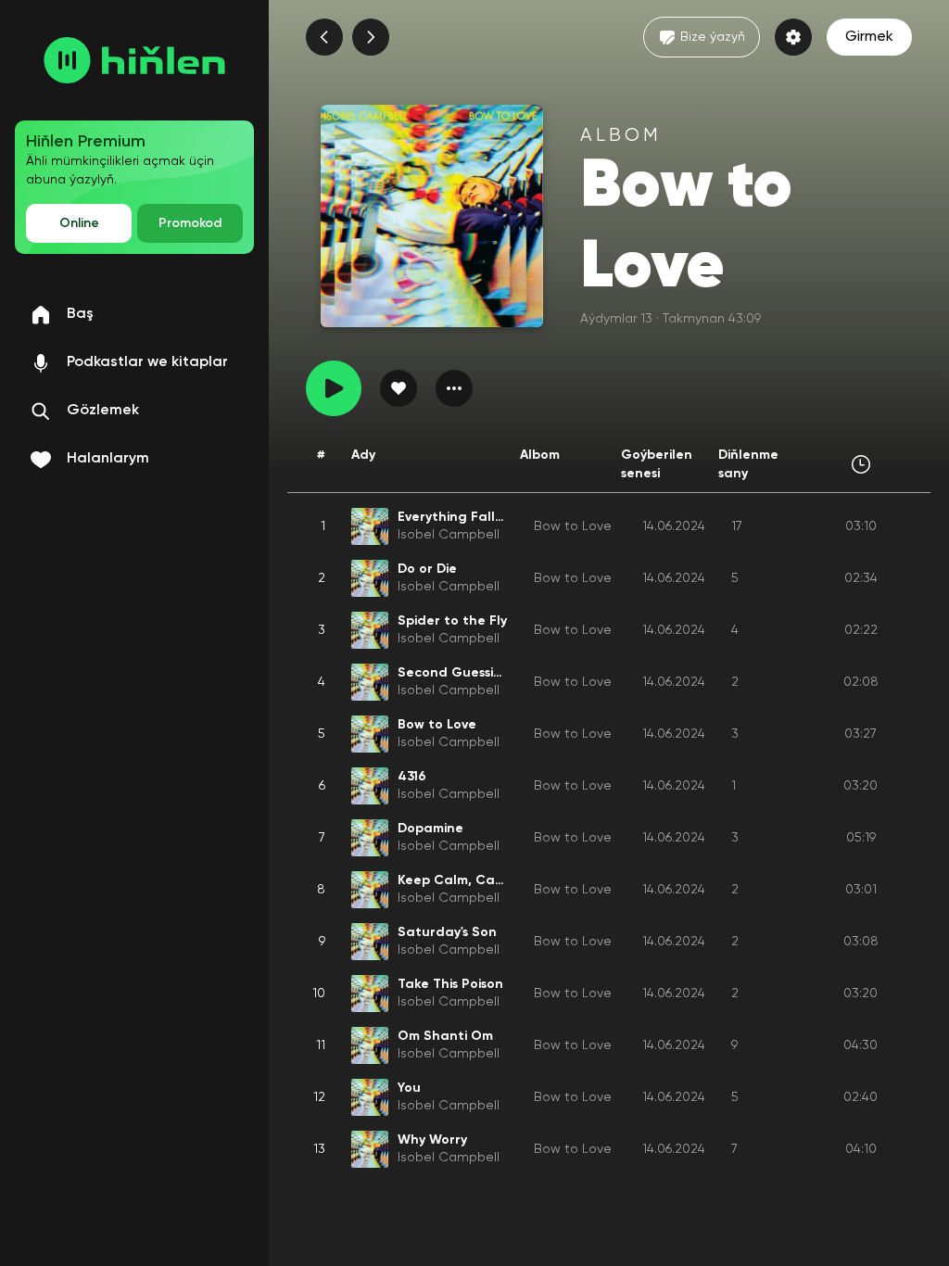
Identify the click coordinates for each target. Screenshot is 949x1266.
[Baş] (134, 60)
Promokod (189, 223)
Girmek (869, 37)
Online (79, 223)
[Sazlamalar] (793, 37)
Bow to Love (573, 526)
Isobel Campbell (449, 534)
